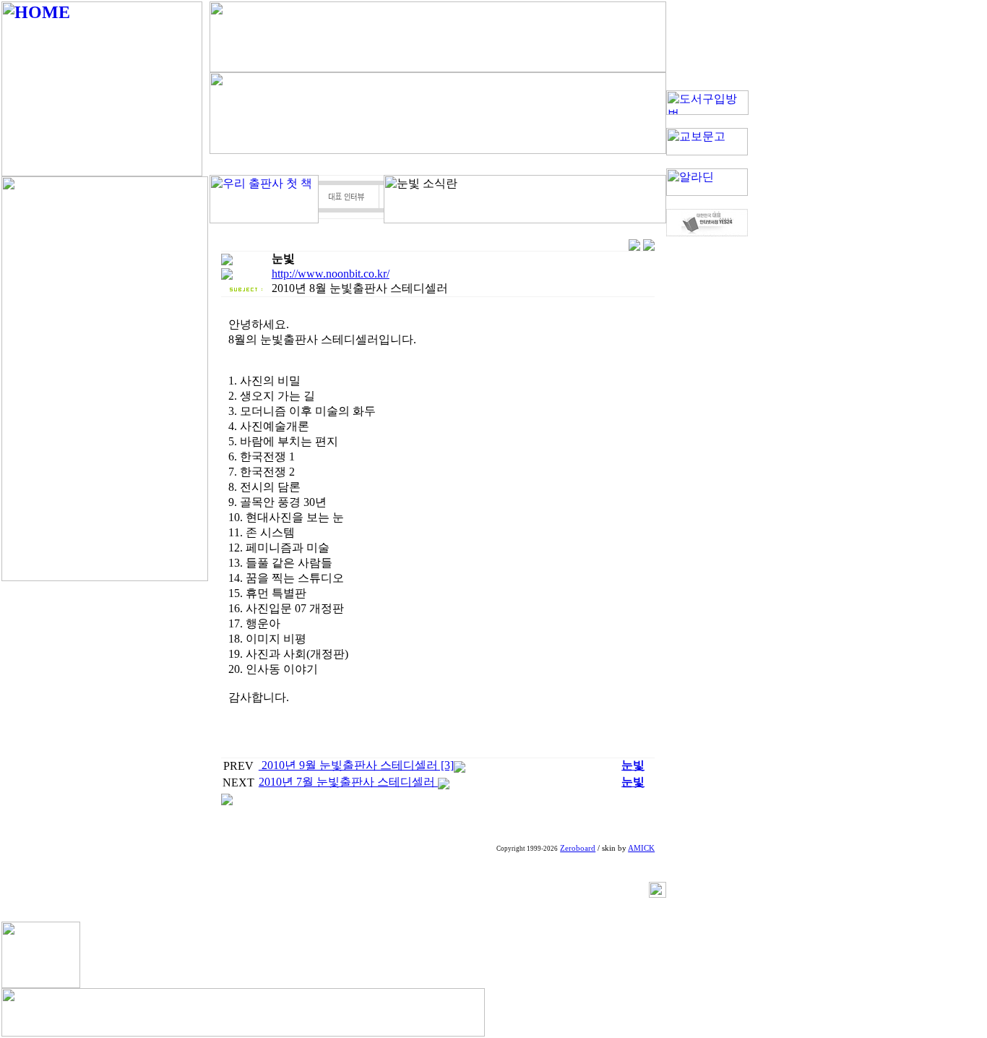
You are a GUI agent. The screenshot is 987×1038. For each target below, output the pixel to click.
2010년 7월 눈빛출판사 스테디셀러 (348, 782)
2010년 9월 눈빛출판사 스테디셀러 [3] (356, 765)
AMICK (641, 848)
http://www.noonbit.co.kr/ (330, 273)
